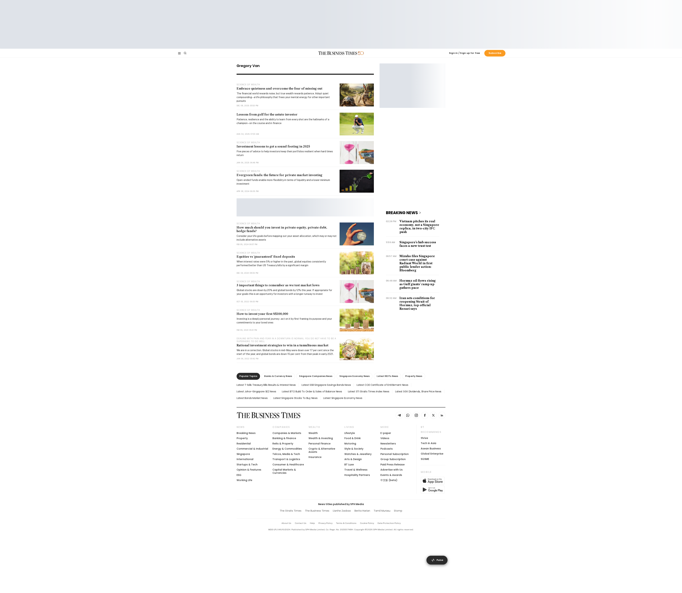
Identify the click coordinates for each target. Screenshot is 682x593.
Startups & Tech (247, 464)
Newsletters (388, 443)
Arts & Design (353, 459)
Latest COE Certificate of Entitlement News (382, 385)
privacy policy (325, 523)
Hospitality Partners (357, 475)
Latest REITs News (387, 376)
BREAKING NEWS (402, 213)
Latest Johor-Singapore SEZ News (256, 391)
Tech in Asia (428, 443)
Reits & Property (282, 443)
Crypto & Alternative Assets (321, 450)
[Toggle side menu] (179, 53)
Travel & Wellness (355, 469)
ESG (239, 475)
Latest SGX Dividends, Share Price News (418, 391)
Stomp (398, 510)
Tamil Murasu (382, 510)
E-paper (385, 433)
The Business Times (317, 510)
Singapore (243, 454)
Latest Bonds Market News (252, 398)
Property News (413, 376)
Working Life (244, 480)
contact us (300, 523)
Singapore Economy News (354, 376)
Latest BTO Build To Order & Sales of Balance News (312, 391)
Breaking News (246, 433)
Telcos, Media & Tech (286, 454)
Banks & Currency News (278, 376)
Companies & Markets (286, 433)
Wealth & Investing (320, 438)
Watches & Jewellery (358, 454)
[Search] (185, 53)
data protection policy (389, 523)
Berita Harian (362, 510)
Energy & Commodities (287, 448)
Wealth (313, 433)
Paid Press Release (392, 464)
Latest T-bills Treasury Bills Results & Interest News (266, 385)
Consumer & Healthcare (288, 464)
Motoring (350, 443)
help (312, 523)
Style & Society (353, 448)
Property (242, 438)
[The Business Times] (337, 53)
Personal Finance (319, 443)
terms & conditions (346, 523)
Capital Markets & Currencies (284, 471)
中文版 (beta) (388, 480)
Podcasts (386, 448)
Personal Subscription (394, 454)
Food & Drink (352, 438)
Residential (244, 443)
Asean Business (431, 448)
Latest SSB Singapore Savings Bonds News (326, 385)
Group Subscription (393, 459)
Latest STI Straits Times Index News (368, 391)
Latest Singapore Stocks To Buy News (295, 398)
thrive (424, 438)
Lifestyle (349, 433)
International (245, 459)
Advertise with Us (391, 469)
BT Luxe (349, 464)
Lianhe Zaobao (342, 510)
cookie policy (367, 523)
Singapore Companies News (315, 376)
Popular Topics (248, 376)
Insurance (314, 457)
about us (286, 523)
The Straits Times (290, 510)
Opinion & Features (249, 469)
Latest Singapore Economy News (342, 398)
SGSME (425, 459)
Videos (384, 438)
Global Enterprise (432, 453)
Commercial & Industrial (252, 448)
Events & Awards (391, 475)
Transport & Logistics (286, 459)
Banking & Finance (284, 438)
